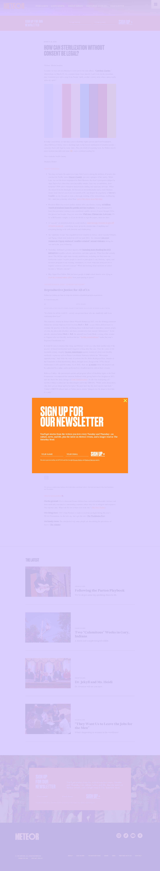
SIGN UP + (98, 454)
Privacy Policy (77, 460)
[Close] (125, 400)
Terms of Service (90, 460)
